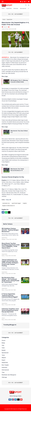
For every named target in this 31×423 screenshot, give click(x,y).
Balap (3, 343)
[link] (20, 1)
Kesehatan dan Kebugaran (9, 374)
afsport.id (15, 408)
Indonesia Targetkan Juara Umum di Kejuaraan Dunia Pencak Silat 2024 (10, 310)
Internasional (23, 8)
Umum (3, 318)
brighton (25, 203)
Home (3, 8)
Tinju (3, 372)
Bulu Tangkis (5, 365)
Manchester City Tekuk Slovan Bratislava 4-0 (17, 169)
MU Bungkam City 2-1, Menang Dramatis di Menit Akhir (19, 81)
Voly (3, 345)
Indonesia (15, 8)
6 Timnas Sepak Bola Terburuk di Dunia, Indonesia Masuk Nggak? (10, 295)
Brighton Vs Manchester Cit (8, 205)
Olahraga (4, 377)
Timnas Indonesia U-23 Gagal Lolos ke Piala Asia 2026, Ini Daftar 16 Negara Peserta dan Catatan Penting (10, 263)
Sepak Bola (9, 8)
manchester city (6, 203)
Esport (3, 360)
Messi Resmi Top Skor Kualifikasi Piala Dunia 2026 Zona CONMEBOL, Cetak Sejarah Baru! (10, 246)
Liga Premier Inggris (16, 203)
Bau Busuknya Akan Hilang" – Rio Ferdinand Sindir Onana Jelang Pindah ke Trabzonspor (10, 280)
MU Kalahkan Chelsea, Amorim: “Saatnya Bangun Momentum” (10, 230)
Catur (3, 347)
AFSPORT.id (5, 57)
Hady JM (8, 199)
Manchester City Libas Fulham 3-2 (19, 131)
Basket (3, 350)
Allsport (4, 357)
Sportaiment (5, 352)
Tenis (3, 355)
